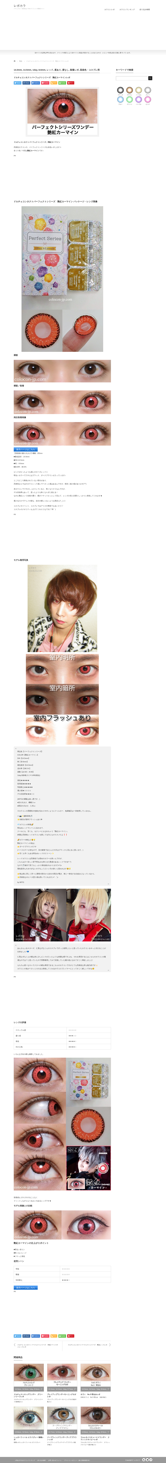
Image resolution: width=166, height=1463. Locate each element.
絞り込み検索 (145, 9)
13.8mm (18, 1432)
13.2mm (51, 1389)
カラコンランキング (127, 9)
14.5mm (27, 70)
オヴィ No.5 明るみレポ (90, 1394)
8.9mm (36, 1432)
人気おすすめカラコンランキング (25, 1460)
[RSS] (143, 1459)
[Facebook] (150, 1459)
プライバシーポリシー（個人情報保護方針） (77, 1460)
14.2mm (59, 1389)
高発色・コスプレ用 (90, 70)
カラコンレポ (109, 9)
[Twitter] (147, 1459)
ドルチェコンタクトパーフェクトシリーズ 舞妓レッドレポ (87, 1345)
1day (34, 70)
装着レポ (74, 70)
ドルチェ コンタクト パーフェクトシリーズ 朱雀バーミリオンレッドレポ (37, 1346)
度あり (57, 70)
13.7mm (51, 1432)
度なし (65, 70)
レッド (50, 70)
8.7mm (70, 1389)
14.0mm (18, 70)
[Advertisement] (83, 32)
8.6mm (42, 70)
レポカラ (20, 5)
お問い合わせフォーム (54, 1460)
